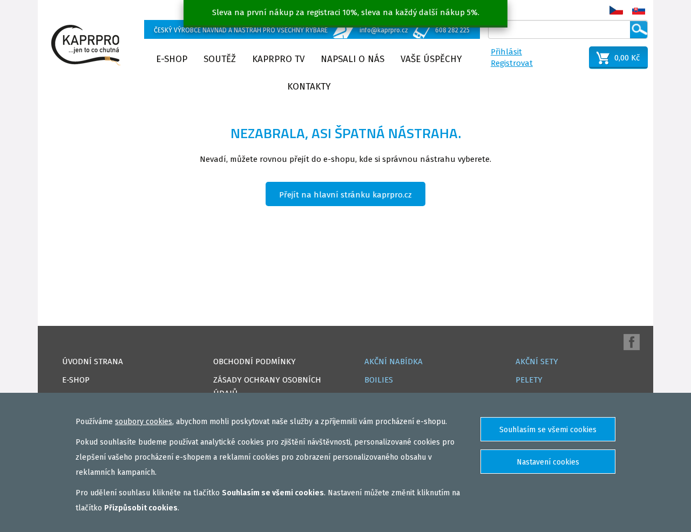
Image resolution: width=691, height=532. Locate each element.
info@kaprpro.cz (384, 30)
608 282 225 (452, 30)
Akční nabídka (393, 361)
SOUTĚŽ (220, 59)
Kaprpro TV (278, 59)
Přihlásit (506, 52)
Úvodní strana (92, 361)
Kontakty (309, 86)
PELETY (529, 380)
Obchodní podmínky (254, 361)
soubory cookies (143, 421)
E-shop (171, 59)
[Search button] (638, 29)
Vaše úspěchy (431, 59)
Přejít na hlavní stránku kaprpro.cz (345, 195)
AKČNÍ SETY (537, 361)
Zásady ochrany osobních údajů (267, 386)
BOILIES (378, 380)
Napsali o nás (352, 59)
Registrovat (512, 63)
